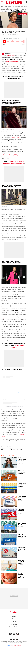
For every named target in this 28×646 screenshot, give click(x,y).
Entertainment (8, 6)
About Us (14, 616)
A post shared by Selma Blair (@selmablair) (14, 406)
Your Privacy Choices (15, 645)
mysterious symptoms (15, 137)
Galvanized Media (11, 641)
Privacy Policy (14, 624)
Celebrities (6, 448)
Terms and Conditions (14, 626)
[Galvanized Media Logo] (14, 639)
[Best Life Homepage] (14, 2)
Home (2, 6)
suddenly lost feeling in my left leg (9, 155)
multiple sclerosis (11, 55)
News (19, 449)
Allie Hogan (6, 34)
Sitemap (14, 618)
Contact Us (14, 621)
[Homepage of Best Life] (13, 612)
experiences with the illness (12, 61)
